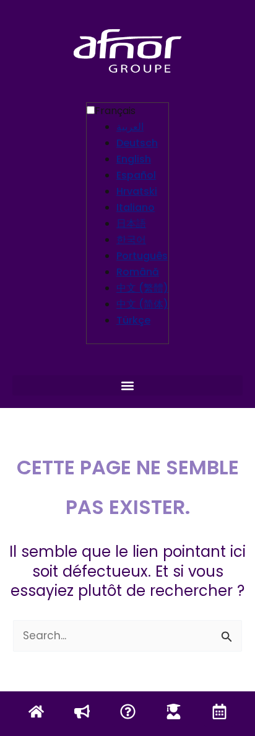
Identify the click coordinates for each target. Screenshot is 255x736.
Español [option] (136, 175)
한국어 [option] (131, 240)
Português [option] (142, 256)
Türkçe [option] (133, 320)
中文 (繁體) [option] (142, 288)
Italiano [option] (135, 207)
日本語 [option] (131, 223)
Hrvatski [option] (136, 191)
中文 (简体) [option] (142, 304)
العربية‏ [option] (130, 127)
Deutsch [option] (137, 143)
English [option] (133, 159)
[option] (142, 127)
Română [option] (137, 272)
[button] (127, 385)
